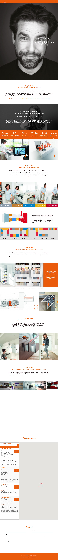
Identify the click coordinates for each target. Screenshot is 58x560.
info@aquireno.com (5, 472)
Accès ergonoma (33, 555)
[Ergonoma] (4, 1)
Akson (36, 557)
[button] (39, 485)
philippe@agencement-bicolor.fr (6, 453)
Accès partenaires (25, 555)
